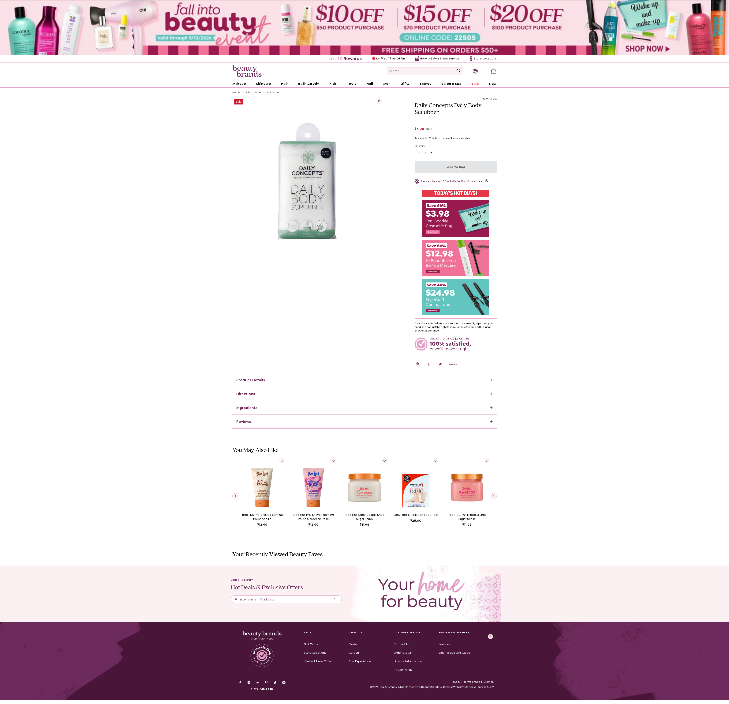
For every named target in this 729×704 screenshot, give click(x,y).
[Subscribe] (334, 599)
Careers (354, 653)
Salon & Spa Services (454, 632)
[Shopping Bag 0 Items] (494, 71)
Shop (307, 632)
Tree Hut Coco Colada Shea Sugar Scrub (364, 517)
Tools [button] (351, 83)
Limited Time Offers (391, 58)
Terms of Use (472, 681)
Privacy (456, 681)
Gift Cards (311, 644)
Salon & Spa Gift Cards (454, 653)
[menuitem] (344, 58)
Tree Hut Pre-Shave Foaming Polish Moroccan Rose (313, 517)
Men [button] (387, 83)
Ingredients (246, 407)
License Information (408, 661)
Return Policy (403, 670)
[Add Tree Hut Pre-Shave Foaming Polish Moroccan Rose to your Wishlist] (333, 460)
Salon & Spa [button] (451, 83)
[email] (283, 682)
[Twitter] (257, 683)
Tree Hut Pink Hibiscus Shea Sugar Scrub (467, 517)
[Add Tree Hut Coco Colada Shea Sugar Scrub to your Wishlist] (384, 460)
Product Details (250, 379)
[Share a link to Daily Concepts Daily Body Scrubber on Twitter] (440, 365)
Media (353, 644)
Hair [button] (284, 83)
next (494, 496)
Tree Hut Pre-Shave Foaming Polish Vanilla (262, 517)
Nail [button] (369, 83)
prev (235, 496)
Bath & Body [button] (308, 83)
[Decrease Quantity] (433, 152)
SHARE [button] (453, 364)
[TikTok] (275, 682)
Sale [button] (475, 83)
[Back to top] (490, 635)
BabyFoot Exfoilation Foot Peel (415, 515)
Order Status (403, 653)
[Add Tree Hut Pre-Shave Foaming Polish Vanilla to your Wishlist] (282, 460)
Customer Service (407, 632)
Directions (245, 393)
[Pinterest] (266, 683)
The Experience (360, 661)
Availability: (421, 138)
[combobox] (425, 71)
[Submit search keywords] (458, 71)
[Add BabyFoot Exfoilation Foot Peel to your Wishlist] (435, 460)
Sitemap (489, 681)
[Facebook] (240, 683)
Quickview (262, 505)
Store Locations (315, 653)
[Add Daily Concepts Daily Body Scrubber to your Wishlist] (379, 101)
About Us (356, 632)
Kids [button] (333, 83)
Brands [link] (425, 83)
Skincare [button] (263, 83)
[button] (476, 71)
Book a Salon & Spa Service (439, 58)
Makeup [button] (239, 83)
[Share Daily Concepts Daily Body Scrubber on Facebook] (429, 365)
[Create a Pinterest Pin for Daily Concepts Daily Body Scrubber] (417, 365)
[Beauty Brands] (247, 71)
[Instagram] (248, 683)
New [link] (493, 83)
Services (444, 644)
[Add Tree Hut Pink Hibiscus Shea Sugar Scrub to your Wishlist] (487, 460)
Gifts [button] (405, 83)
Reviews (243, 421)
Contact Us (401, 644)
